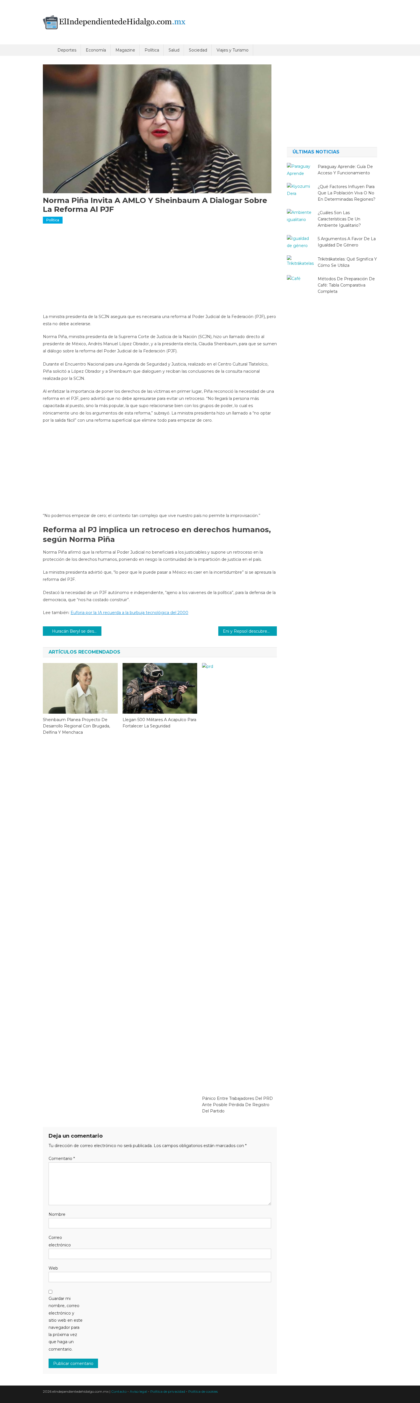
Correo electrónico (60, 1241)
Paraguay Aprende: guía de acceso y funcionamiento (345, 169)
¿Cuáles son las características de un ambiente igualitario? (339, 219)
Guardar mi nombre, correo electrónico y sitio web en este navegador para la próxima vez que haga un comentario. (66, 1323)
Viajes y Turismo (233, 50)
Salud (174, 50)
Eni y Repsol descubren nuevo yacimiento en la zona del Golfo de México (250, 631)
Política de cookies (203, 1391)
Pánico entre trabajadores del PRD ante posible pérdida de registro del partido (237, 1105)
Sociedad (198, 50)
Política (152, 50)
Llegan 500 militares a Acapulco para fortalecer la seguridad (159, 723)
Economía (96, 50)
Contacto (119, 1391)
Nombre (57, 1214)
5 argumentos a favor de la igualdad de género (347, 242)
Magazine (125, 50)
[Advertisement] (160, 271)
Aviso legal (138, 1391)
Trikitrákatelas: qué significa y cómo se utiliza (347, 262)
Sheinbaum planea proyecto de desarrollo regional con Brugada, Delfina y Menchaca (76, 726)
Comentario (62, 1158)
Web (53, 1268)
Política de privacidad (167, 1391)
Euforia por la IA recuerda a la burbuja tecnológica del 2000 (129, 612)
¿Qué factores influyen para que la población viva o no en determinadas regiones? (346, 193)
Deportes (66, 50)
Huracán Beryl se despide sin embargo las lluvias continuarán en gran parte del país (76, 631)
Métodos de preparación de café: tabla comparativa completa (346, 285)
